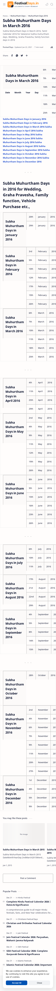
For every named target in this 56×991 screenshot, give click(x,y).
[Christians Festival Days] (28, 919)
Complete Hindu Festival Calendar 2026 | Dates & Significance (28, 903)
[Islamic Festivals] (24, 960)
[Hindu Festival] (24, 897)
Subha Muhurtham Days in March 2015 (24, 849)
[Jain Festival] (23, 933)
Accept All (16, 983)
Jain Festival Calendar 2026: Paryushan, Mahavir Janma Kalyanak (27, 939)
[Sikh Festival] (23, 947)
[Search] (52, 4)
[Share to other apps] (26, 55)
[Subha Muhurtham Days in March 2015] (24, 834)
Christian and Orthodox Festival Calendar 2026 (29, 925)
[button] (47, 4)
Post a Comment (28, 878)
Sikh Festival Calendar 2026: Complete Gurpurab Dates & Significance (27, 952)
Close (39, 983)
